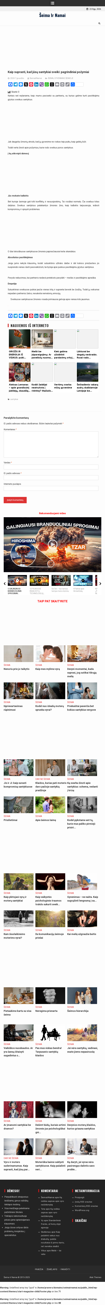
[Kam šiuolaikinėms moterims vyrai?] (18, 926)
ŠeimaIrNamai (36, 78)
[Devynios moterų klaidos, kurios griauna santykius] (82, 1117)
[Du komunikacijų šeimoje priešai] (50, 926)
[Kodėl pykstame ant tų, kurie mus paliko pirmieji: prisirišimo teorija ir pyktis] (82, 812)
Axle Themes (95, 1277)
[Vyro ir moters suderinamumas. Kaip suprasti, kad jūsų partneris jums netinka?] (18, 1154)
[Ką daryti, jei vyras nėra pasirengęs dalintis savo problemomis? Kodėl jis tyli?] (82, 1154)
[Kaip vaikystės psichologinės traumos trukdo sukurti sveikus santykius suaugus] (50, 889)
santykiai (14, 399)
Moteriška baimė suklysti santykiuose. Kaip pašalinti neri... (50, 1166)
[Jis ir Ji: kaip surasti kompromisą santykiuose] (18, 775)
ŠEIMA (51, 78)
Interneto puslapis (12, 484)
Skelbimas (46, 1232)
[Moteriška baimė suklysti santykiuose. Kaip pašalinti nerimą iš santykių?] (50, 1154)
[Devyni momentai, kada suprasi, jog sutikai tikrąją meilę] (82, 661)
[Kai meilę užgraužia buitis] (82, 926)
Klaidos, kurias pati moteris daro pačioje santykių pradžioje (50, 786)
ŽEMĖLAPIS (52, 1269)
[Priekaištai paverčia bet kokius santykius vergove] (82, 698)
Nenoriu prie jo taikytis (16, 669)
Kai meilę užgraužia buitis (81, 934)
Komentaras (10, 429)
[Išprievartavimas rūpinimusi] (18, 698)
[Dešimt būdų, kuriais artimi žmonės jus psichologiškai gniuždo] (50, 1117)
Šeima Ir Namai (52, 15)
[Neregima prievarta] (50, 1003)
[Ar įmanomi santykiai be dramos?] (18, 1117)
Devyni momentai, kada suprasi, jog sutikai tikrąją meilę (82, 673)
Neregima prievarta (46, 1010)
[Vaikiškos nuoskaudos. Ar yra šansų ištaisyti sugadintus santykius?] (18, 1040)
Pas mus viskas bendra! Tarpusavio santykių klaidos (48, 1052)
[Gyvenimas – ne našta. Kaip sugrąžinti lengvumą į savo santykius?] (82, 889)
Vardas (8, 462)
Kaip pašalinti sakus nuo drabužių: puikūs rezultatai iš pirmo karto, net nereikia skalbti (53, 1239)
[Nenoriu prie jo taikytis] (18, 661)
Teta (43, 1209)
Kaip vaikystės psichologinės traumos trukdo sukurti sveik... (48, 900)
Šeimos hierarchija (77, 1010)
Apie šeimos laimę (45, 820)
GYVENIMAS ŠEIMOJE (63, 78)
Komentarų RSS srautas (86, 1206)
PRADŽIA (39, 1269)
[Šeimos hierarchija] (82, 1003)
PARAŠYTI (65, 1269)
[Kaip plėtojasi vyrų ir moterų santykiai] (18, 889)
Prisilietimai (10, 820)
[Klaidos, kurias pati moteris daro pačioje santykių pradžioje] (50, 775)
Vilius (43, 1250)
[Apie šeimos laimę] (50, 812)
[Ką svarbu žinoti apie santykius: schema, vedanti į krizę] (82, 775)
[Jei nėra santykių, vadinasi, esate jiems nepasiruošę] (82, 1040)
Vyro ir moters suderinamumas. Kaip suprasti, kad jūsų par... (17, 1166)
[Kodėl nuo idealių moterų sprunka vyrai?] (50, 698)
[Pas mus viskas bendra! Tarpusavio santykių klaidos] (50, 1040)
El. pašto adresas (13, 473)
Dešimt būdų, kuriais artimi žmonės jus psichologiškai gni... (50, 1128)
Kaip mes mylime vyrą (47, 669)
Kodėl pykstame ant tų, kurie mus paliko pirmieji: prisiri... (81, 824)
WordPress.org (82, 1210)
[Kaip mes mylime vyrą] (50, 661)
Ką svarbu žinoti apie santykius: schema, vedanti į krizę (82, 786)
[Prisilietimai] (18, 812)
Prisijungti (79, 1197)
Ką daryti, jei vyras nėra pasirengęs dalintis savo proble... (81, 1166)
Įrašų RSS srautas (83, 1202)
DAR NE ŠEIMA (42, 779)
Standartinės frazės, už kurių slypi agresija (51, 1224)
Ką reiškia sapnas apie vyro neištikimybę (52, 1201)
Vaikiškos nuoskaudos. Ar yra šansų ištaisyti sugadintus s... (18, 1052)
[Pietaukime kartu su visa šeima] (18, 1003)
